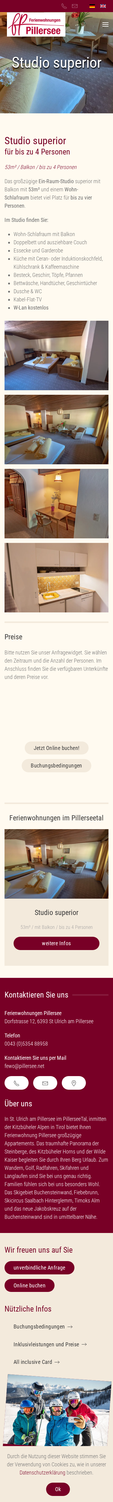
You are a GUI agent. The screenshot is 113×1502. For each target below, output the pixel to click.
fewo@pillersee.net (25, 1066)
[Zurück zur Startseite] (36, 24)
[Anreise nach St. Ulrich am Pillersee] (74, 1082)
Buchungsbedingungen (56, 765)
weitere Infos (56, 943)
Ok (58, 1489)
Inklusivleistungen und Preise (46, 1344)
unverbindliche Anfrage (39, 1267)
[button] (105, 24)
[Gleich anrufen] (17, 1082)
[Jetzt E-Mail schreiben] (45, 1082)
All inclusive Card (33, 1362)
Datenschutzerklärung (42, 1472)
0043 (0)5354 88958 (26, 1043)
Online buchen (30, 1285)
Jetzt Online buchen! (57, 748)
